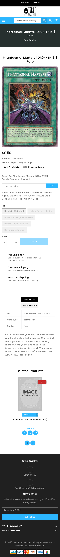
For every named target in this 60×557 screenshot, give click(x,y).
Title (4, 205)
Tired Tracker (29, 40)
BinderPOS (39, 545)
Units (5, 237)
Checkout (25, 2)
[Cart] (56, 20)
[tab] (29, 299)
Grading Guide (36, 167)
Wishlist (36, 2)
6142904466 (30, 474)
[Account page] (50, 20)
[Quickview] (24, 432)
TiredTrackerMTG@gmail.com (30, 487)
